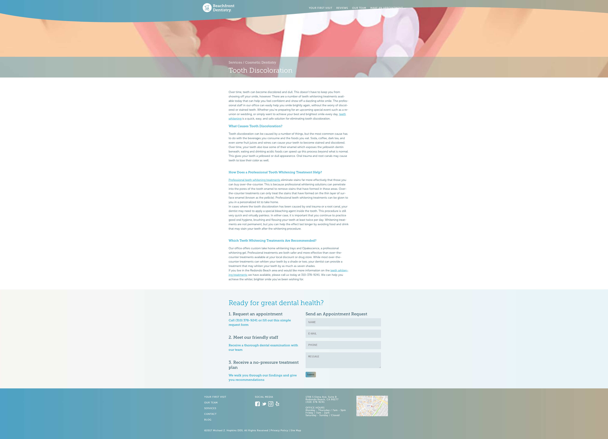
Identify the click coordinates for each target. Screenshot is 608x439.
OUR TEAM (211, 402)
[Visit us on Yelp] (277, 404)
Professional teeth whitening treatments (254, 180)
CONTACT (210, 414)
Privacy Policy (279, 430)
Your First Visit (320, 8)
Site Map (296, 430)
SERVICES (210, 408)
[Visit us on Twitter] (265, 404)
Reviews (342, 8)
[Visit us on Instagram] (271, 404)
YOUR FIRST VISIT (215, 397)
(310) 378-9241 (315, 402)
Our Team (359, 8)
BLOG (207, 419)
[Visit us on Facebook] (258, 404)
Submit (310, 374)
